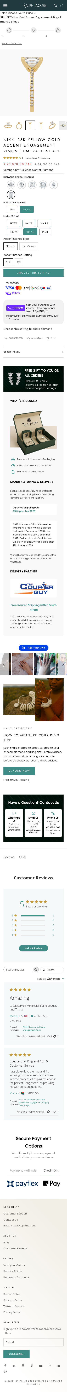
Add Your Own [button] (36, 647)
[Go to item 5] (52, 125)
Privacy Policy (11, 1312)
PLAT (45, 231)
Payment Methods (23, 1170)
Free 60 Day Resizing (16, 780)
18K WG (14, 231)
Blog (6, 1242)
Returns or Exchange (16, 1277)
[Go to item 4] (41, 125)
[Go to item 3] (30, 125)
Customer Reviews (15, 1248)
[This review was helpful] (48, 1036)
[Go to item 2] (19, 125)
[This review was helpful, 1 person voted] (48, 1112)
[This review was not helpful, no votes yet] (54, 1036)
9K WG (13, 223)
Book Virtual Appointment (19, 1225)
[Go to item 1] (8, 125)
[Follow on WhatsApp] (5, 1371)
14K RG (44, 223)
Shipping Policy (12, 1300)
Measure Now (19, 771)
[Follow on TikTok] (50, 1366)
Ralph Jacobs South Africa (16, 13)
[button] (4, 664)
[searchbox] (18, 969)
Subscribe (16, 1354)
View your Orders (14, 1265)
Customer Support (15, 1213)
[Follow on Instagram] (23, 1366)
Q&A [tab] (22, 857)
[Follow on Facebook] (5, 1366)
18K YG (30, 231)
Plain (12, 209)
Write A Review (33, 948)
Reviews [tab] (8, 857)
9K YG (28, 223)
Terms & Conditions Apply (36, 381)
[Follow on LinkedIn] (58, 1366)
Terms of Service (13, 1306)
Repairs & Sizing (13, 1271)
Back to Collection (12, 43)
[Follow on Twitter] (14, 1366)
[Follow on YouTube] (41, 1366)
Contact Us (10, 1219)
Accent (27, 209)
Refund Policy (11, 1294)
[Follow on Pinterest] (32, 1366)
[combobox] (50, 978)
